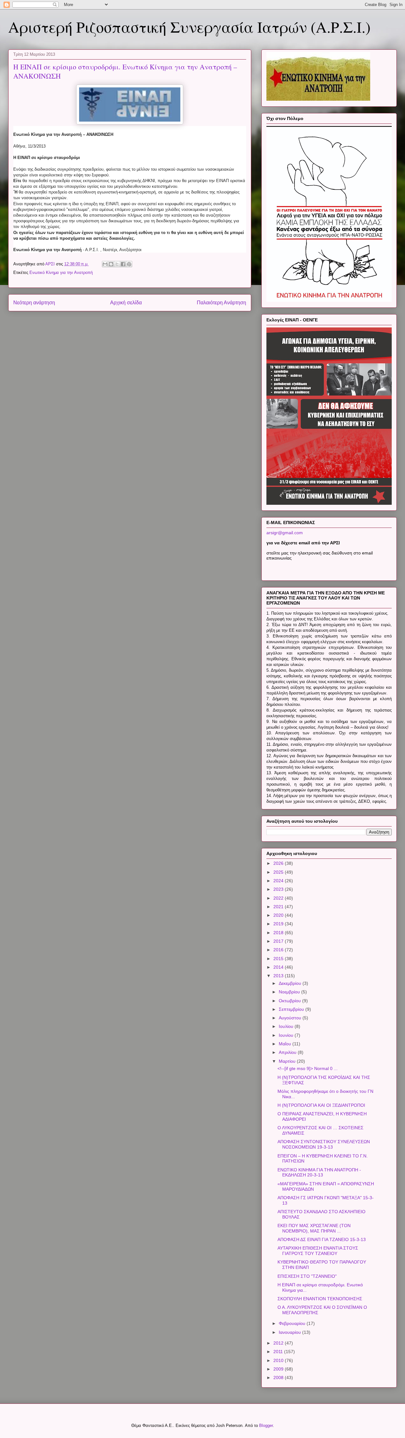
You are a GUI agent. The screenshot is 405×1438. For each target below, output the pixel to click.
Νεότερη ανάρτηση (34, 302)
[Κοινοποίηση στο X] (117, 264)
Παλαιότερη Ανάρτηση (221, 302)
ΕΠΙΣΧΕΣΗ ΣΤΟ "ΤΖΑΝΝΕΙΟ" (307, 1276)
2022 (279, 898)
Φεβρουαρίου (293, 1323)
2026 (279, 863)
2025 (279, 872)
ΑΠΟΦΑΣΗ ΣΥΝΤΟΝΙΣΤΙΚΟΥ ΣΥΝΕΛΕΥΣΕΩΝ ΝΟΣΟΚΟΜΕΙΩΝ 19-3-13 (323, 1144)
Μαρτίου (288, 1061)
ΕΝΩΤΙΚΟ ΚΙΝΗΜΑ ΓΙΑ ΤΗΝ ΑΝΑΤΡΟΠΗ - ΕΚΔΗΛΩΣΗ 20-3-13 (319, 1172)
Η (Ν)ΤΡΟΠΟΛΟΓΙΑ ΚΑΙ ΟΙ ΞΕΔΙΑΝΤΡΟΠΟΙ (321, 1105)
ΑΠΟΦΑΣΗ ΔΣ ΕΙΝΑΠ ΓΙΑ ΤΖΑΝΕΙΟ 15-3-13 (321, 1239)
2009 (279, 1368)
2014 (279, 967)
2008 (279, 1377)
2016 (279, 949)
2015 (279, 958)
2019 (279, 923)
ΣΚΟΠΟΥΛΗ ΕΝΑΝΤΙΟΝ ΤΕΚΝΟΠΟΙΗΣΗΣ (319, 1298)
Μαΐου (285, 1043)
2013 (279, 975)
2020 (279, 915)
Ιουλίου (287, 1026)
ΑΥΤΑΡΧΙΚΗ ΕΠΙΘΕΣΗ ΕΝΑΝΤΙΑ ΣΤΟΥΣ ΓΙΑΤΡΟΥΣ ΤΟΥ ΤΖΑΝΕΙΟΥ (317, 1250)
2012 (279, 1343)
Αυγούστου (290, 1017)
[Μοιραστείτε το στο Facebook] (123, 264)
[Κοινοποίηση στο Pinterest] (129, 264)
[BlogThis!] (111, 264)
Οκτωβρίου (290, 1000)
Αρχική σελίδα (126, 302)
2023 (279, 889)
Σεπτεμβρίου (292, 1009)
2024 (279, 880)
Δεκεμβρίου (290, 983)
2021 (279, 906)
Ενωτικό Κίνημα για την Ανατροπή (61, 272)
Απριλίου (288, 1052)
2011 (278, 1351)
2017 (279, 941)
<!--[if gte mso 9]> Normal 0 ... (307, 1068)
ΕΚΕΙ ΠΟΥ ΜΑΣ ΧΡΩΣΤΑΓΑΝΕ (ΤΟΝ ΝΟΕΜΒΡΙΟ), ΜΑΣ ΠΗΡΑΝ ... (314, 1228)
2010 (279, 1360)
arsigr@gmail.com (284, 532)
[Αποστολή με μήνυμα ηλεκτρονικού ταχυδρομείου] (105, 264)
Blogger (266, 1425)
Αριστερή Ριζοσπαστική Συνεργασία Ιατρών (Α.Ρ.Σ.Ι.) (189, 26)
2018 (279, 932)
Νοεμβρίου (290, 991)
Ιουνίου (287, 1035)
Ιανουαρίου (290, 1332)
